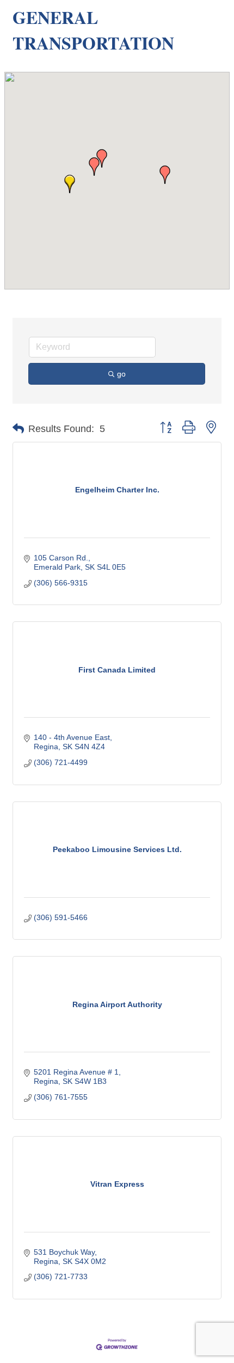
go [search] (121, 373)
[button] (69, 184)
